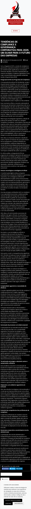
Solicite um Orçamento (15, 20)
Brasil (26, 60)
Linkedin (20, 468)
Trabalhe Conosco (15, 23)
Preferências (19, 503)
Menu (16, 31)
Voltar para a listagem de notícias (12, 474)
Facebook (6, 468)
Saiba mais (8, 503)
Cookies (5, 479)
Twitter (13, 468)
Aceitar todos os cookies (13, 500)
